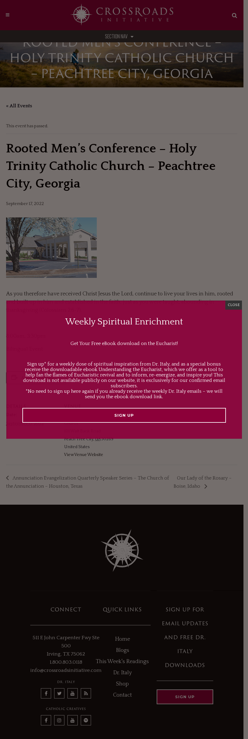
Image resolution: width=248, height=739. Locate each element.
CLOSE (234, 305)
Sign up (124, 415)
